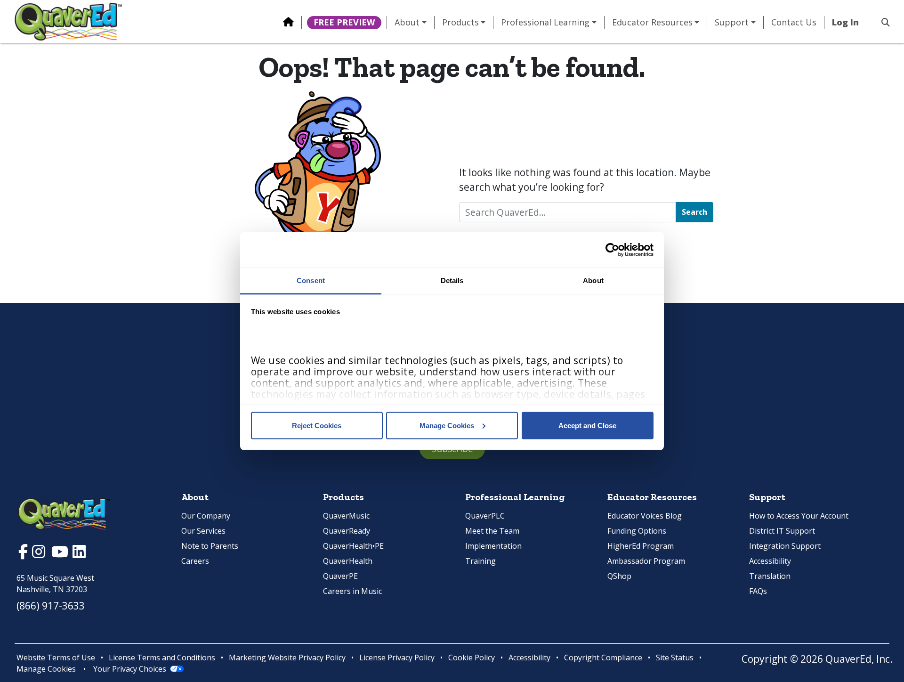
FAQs (758, 591)
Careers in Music (352, 591)
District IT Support (782, 531)
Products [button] (460, 22)
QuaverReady (346, 531)
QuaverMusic (346, 516)
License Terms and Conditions (162, 657)
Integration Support (785, 546)
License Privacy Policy (397, 657)
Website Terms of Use (55, 657)
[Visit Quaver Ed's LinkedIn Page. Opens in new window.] (79, 553)
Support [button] (732, 22)
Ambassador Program (646, 561)
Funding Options (636, 531)
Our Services (203, 531)
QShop (619, 576)
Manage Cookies (447, 425)
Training (480, 561)
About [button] (407, 22)
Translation (770, 576)
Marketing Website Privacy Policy (287, 657)
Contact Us (793, 22)
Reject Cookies (316, 425)
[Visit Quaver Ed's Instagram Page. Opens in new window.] (40, 553)
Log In (845, 22)
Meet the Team (492, 531)
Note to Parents (209, 546)
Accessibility (770, 561)
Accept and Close (587, 425)
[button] (882, 22)
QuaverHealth (347, 561)
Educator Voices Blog (644, 516)
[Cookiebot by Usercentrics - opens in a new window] (612, 250)
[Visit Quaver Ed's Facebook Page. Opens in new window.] (24, 553)
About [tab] (593, 280)
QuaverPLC (485, 516)
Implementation (493, 546)
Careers (195, 561)
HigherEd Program (640, 546)
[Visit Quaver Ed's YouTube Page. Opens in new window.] (61, 553)
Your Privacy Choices (129, 669)
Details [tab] (452, 280)
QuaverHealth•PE (353, 546)
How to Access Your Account (798, 516)
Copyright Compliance (603, 657)
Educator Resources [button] (652, 22)
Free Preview (344, 22)
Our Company (205, 516)
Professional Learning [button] (545, 22)
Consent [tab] (311, 280)
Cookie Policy (471, 657)
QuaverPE (340, 576)
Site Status (675, 657)
